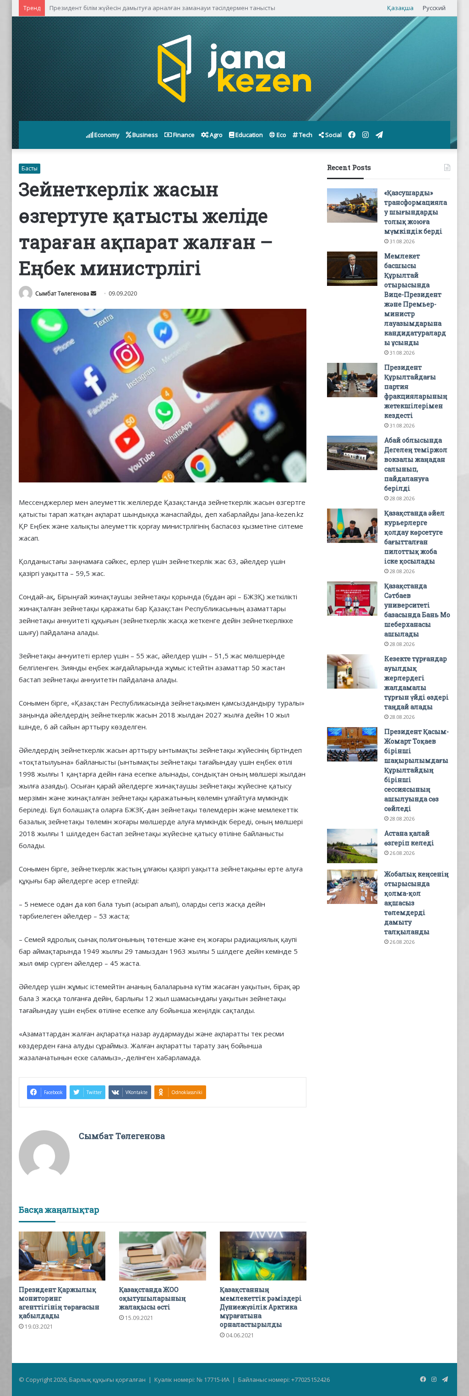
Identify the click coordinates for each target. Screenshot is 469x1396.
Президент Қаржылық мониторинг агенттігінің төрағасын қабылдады (59, 1302)
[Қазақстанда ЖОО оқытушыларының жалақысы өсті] (162, 1256)
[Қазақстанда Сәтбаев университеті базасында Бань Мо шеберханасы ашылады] (352, 598)
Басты (30, 168)
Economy (106, 135)
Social (333, 135)
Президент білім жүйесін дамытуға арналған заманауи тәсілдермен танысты (162, 8)
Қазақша (400, 8)
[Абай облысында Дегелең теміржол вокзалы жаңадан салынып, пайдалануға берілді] (352, 453)
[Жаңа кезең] (234, 69)
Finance (183, 135)
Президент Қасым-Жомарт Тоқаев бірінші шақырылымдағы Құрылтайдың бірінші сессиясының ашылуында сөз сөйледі (416, 770)
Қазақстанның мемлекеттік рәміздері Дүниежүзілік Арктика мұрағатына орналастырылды (261, 1307)
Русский (434, 8)
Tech (305, 135)
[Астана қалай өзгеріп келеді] (352, 846)
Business (144, 135)
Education (248, 135)
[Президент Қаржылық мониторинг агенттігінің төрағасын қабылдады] (62, 1256)
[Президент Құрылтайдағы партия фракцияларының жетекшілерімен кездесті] (352, 380)
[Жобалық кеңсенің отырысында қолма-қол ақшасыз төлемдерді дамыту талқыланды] (352, 887)
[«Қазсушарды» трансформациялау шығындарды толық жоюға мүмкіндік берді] (352, 205)
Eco (280, 135)
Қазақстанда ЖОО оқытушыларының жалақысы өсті (152, 1298)
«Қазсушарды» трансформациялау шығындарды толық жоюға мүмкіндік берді (415, 211)
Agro (215, 135)
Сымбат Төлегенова (62, 293)
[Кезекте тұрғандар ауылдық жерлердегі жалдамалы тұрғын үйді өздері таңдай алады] (352, 671)
